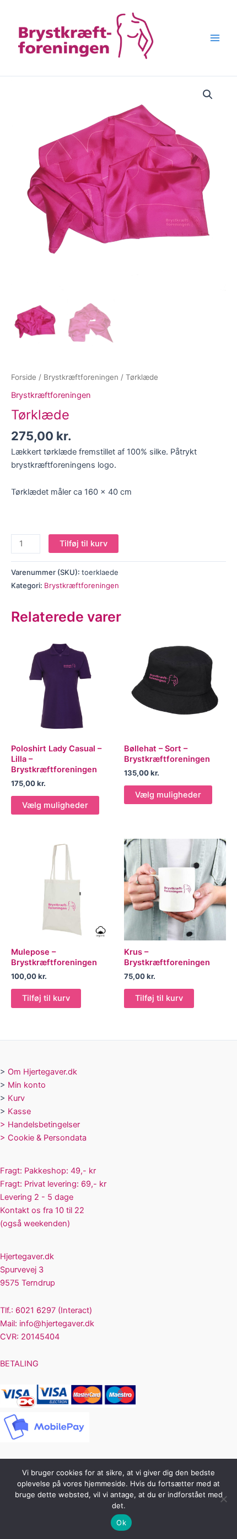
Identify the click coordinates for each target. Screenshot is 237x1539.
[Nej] (223, 1498)
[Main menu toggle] (215, 38)
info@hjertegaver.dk (55, 1323)
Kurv (16, 1098)
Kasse (19, 1111)
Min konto (27, 1085)
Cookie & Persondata (47, 1138)
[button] (208, 94)
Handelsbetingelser (44, 1125)
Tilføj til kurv (83, 544)
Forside (23, 377)
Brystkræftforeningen (81, 377)
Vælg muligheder (55, 805)
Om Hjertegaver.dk (42, 1072)
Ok (121, 1522)
